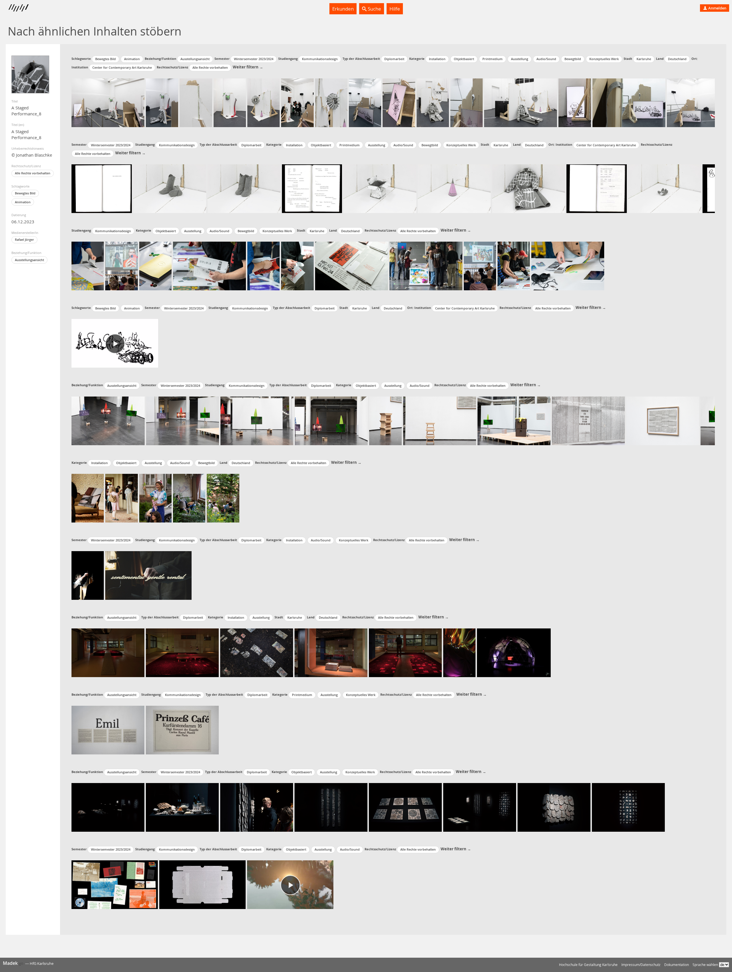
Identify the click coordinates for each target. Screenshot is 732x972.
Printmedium (492, 59)
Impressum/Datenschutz (641, 964)
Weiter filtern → (248, 67)
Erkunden (343, 8)
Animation (23, 202)
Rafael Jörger (24, 239)
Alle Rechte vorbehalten (32, 173)
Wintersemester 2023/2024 (253, 59)
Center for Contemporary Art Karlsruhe (122, 67)
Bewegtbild (572, 59)
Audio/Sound (546, 59)
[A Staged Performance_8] (30, 74)
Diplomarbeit (394, 59)
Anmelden (716, 8)
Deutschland (677, 59)
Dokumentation (676, 964)
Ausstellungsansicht (29, 260)
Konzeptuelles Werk (604, 59)
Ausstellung (519, 59)
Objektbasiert (464, 59)
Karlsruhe (643, 59)
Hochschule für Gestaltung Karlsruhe (588, 964)
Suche (374, 8)
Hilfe (394, 8)
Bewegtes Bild (25, 193)
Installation (437, 59)
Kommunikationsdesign (320, 59)
